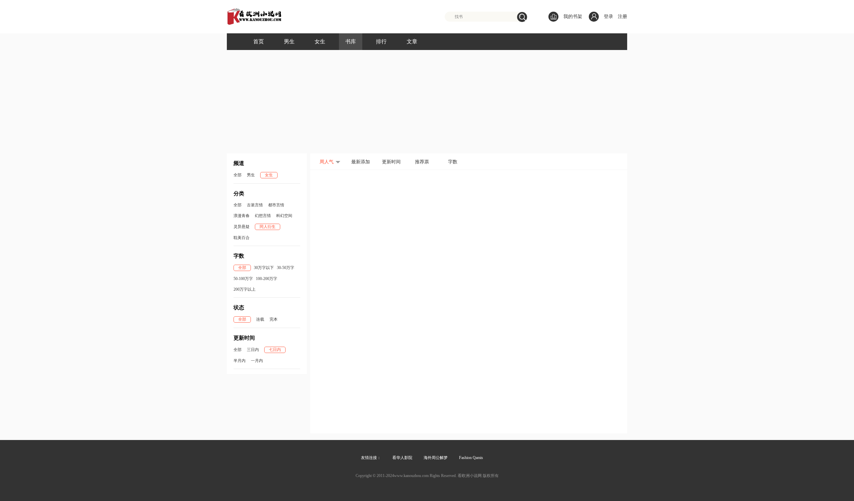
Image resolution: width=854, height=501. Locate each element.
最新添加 (360, 161)
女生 (320, 41)
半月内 (240, 360)
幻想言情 (263, 215)
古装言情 (255, 205)
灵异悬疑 (242, 226)
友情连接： (371, 457)
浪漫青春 (242, 215)
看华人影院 (402, 457)
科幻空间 (284, 215)
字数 (452, 161)
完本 (274, 319)
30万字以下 (264, 267)
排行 (381, 41)
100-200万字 (266, 278)
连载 (260, 319)
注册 (622, 16)
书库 (350, 41)
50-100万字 (243, 278)
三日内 (253, 349)
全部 (238, 175)
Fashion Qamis (471, 457)
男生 (289, 41)
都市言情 (276, 205)
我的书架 (572, 16)
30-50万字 (285, 267)
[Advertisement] (427, 103)
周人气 (327, 161)
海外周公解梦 (436, 457)
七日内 (275, 349)
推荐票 (422, 161)
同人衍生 (268, 226)
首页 (258, 41)
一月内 (257, 360)
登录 (608, 16)
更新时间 (391, 161)
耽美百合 (242, 237)
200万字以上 (245, 289)
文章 (412, 41)
